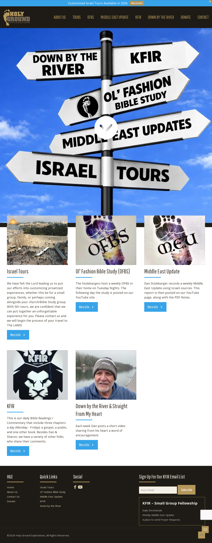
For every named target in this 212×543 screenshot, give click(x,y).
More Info (136, 3)
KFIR (42, 501)
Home (10, 487)
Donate (11, 501)
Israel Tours (47, 487)
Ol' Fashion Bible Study (53, 492)
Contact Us (13, 496)
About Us (12, 492)
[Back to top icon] (201, 535)
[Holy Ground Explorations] (16, 17)
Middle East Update (51, 496)
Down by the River (50, 505)
